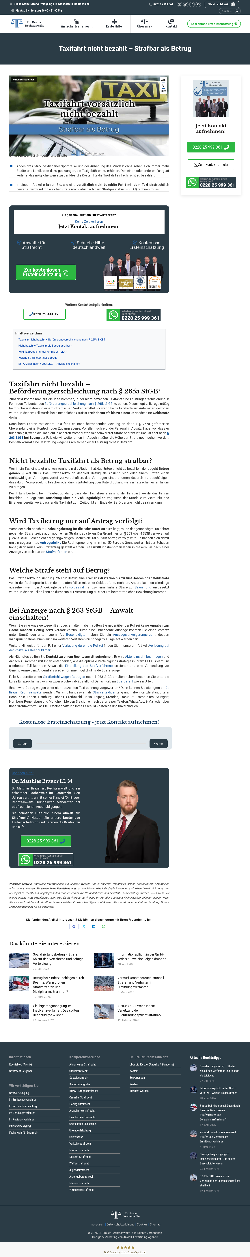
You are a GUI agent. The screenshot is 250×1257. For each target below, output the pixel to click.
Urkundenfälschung (80, 1130)
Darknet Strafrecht (80, 1157)
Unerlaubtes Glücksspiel (82, 1124)
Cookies (142, 1224)
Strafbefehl (125, 681)
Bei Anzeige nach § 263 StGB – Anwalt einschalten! (49, 363)
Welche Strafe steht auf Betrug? (37, 357)
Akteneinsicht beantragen (144, 656)
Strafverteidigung (19, 1093)
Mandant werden (139, 1091)
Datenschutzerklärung (121, 1224)
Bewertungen (137, 1077)
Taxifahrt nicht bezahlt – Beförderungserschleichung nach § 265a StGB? (61, 339)
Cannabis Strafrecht (80, 1097)
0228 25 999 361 (163, 4)
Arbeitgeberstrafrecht (81, 1176)
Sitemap (155, 1224)
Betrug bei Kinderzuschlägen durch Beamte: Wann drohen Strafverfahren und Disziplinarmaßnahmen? (58, 984)
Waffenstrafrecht (79, 1163)
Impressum (97, 1224)
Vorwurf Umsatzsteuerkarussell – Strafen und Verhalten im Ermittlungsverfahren (142, 982)
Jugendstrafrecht (79, 1170)
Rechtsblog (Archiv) (20, 1064)
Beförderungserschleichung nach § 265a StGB (79, 404)
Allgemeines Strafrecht (82, 1064)
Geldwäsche (76, 1137)
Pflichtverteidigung (20, 1126)
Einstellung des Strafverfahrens (89, 666)
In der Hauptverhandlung (23, 1106)
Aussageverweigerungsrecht (134, 634)
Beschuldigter (76, 634)
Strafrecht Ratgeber (20, 1071)
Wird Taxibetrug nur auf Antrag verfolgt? (42, 351)
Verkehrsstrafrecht (80, 1143)
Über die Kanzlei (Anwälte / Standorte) (152, 1064)
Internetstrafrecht (79, 1150)
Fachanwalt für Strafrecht (23, 1132)
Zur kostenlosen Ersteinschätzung (42, 272)
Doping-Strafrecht (79, 1104)
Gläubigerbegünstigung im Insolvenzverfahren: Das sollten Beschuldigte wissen (56, 1010)
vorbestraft (77, 587)
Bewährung (143, 587)
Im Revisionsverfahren (21, 1119)
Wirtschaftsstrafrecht (24, 79)
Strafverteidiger (104, 692)
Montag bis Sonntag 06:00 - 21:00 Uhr (39, 10)
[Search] (236, 11)
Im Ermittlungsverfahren (22, 1099)
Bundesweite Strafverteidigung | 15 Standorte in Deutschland (51, 4)
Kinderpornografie (79, 1084)
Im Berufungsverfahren (22, 1113)
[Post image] (19, 960)
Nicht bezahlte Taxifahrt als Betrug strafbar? (45, 345)
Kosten (134, 1084)
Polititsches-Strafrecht (82, 1117)
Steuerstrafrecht (78, 1071)
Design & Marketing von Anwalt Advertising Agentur (125, 1237)
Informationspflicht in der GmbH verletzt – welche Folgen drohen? (141, 956)
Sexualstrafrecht (78, 1077)
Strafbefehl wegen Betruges (64, 677)
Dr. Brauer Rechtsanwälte (114, 1233)
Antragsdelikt (50, 542)
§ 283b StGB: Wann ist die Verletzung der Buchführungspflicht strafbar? (139, 1010)
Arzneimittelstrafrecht (82, 1110)
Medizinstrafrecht (79, 1183)
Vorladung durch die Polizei (82, 645)
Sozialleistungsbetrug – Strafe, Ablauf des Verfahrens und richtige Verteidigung (58, 958)
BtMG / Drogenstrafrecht (83, 1091)
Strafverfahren (56, 552)
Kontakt (134, 1071)
